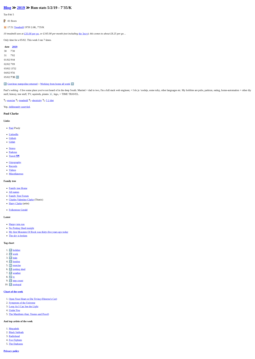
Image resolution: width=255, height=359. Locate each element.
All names (14, 192)
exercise (11, 100)
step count (18, 280)
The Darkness (16, 343)
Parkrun (13, 152)
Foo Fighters (15, 340)
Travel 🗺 (14, 156)
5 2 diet (50, 100)
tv (14, 276)
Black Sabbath (16, 332)
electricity (37, 100)
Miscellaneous (16, 173)
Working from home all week (55, 83)
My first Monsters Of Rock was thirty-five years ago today (38, 232)
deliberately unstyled (19, 106)
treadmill (23, 100)
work (15, 254)
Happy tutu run (17, 224)
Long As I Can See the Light (23, 306)
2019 (21, 7)
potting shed (19, 269)
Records (13, 166)
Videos (12, 170)
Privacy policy (11, 351)
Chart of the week (13, 291)
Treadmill (19, 27)
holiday (16, 250)
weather (17, 273)
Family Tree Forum (19, 195)
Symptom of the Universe (22, 302)
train (15, 257)
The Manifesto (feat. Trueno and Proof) (29, 314)
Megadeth (14, 328)
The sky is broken (18, 235)
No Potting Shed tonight (21, 228)
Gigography (15, 162)
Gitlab (12, 142)
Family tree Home (18, 188)
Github (12, 138)
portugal (17, 284)
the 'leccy (83, 33)
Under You (14, 310)
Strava (12, 148)
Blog (7, 7)
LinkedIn (13, 134)
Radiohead (14, 336)
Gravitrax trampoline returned (22, 83)
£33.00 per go (31, 33)
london (16, 261)
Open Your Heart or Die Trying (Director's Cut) (33, 298)
